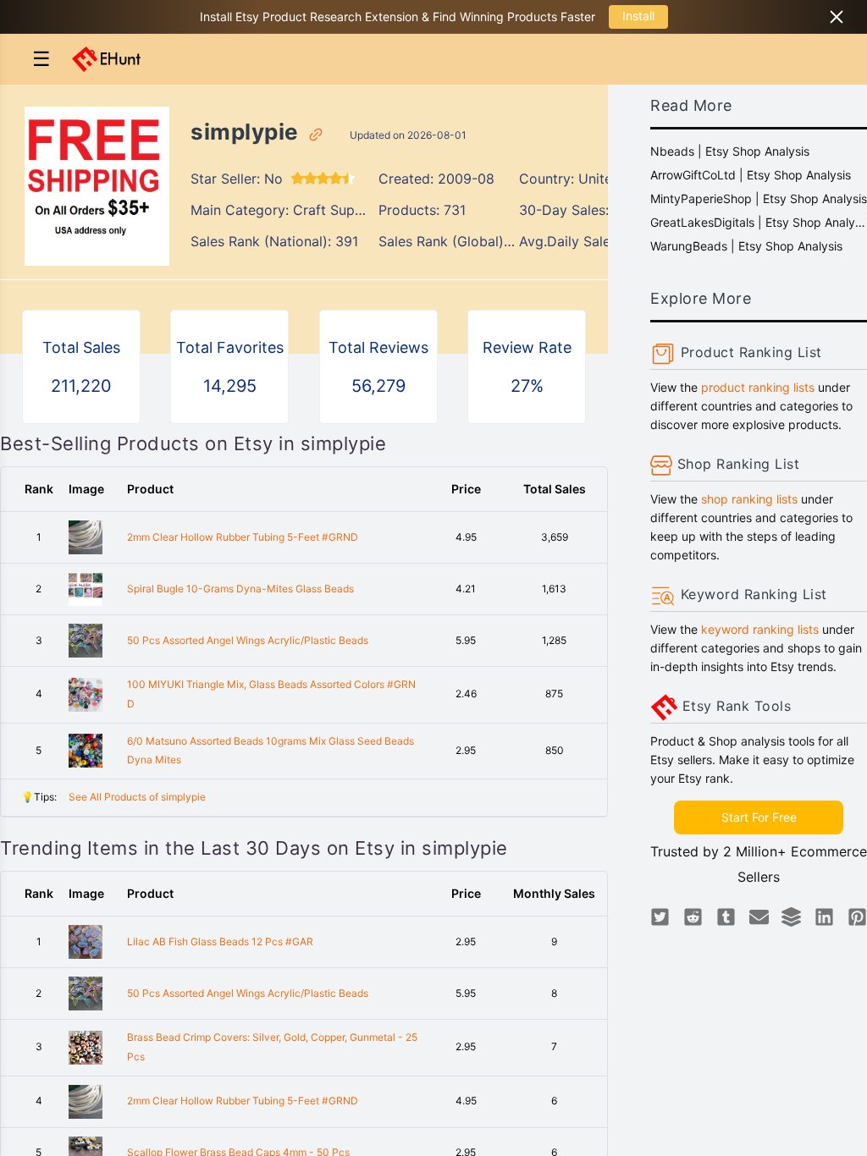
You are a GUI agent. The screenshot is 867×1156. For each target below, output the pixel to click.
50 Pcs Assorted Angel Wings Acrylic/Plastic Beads (247, 640)
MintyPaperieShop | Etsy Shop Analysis (758, 198)
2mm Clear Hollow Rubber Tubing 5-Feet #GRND (242, 537)
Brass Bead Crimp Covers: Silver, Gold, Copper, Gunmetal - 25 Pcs (272, 1047)
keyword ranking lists (760, 629)
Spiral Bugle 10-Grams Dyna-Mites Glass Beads (240, 588)
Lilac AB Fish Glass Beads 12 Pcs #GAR (220, 941)
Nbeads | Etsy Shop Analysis (729, 151)
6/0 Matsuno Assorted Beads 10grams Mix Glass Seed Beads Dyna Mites (270, 751)
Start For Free (759, 817)
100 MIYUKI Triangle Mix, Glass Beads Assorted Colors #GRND (271, 694)
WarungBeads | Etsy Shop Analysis (746, 246)
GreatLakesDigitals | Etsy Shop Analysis (758, 222)
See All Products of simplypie (137, 796)
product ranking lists (758, 387)
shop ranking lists (749, 499)
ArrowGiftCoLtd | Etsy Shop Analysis (750, 175)
